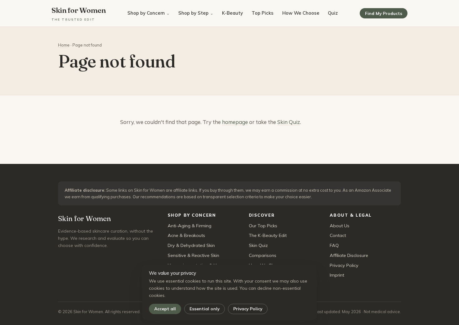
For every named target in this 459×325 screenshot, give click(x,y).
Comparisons (262, 255)
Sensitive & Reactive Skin (193, 255)
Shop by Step (193, 13)
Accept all (165, 308)
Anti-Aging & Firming (189, 226)
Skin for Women (79, 13)
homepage (235, 122)
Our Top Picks (263, 226)
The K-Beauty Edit (268, 235)
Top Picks (263, 13)
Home (64, 44)
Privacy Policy (247, 308)
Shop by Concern (146, 13)
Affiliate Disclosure (349, 255)
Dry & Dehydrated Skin (191, 245)
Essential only (205, 308)
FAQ (334, 245)
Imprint (337, 275)
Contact (338, 235)
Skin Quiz (288, 122)
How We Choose (300, 13)
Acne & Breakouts (186, 235)
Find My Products (383, 13)
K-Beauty (232, 13)
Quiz (333, 13)
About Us (339, 226)
